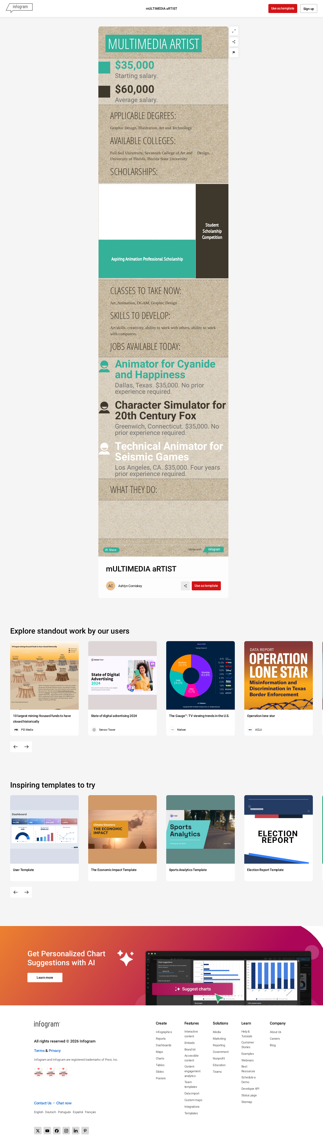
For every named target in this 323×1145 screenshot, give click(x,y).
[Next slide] (26, 746)
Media (217, 1032)
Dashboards (163, 1045)
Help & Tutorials (246, 1034)
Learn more (45, 977)
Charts (160, 1058)
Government (220, 1052)
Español (78, 1112)
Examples (247, 1053)
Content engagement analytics (192, 1071)
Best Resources (248, 1069)
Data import (191, 1093)
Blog (272, 1045)
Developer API (250, 1088)
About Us (275, 1032)
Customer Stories (247, 1045)
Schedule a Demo (248, 1080)
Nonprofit (219, 1058)
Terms (39, 1050)
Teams (217, 1071)
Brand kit (190, 1049)
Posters (161, 1078)
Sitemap (246, 1102)
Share (112, 550)
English (38, 1112)
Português (64, 1112)
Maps (159, 1052)
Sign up (308, 9)
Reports (161, 1038)
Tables (160, 1065)
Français (90, 1112)
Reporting (219, 1045)
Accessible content (191, 1058)
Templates (191, 1113)
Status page (249, 1095)
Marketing (219, 1038)
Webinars (247, 1060)
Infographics (164, 1032)
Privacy (55, 1050)
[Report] (233, 52)
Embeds (189, 1043)
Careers (275, 1038)
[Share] (233, 41)
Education (219, 1065)
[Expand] (233, 30)
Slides (160, 1071)
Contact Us (43, 1103)
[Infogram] (19, 8)
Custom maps (193, 1100)
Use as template (283, 8)
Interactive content (191, 1034)
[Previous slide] (15, 746)
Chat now (64, 1103)
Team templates (190, 1084)
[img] (147, 212)
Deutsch (50, 1112)
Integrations (192, 1106)
